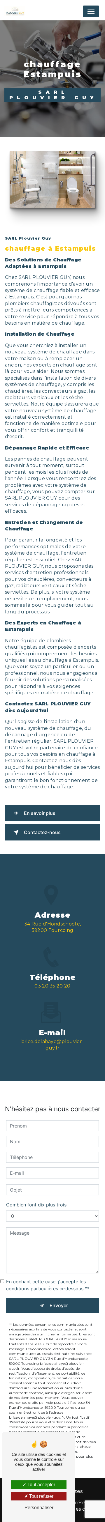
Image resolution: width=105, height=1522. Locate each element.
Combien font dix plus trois (36, 1205)
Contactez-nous (42, 832)
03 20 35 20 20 (52, 986)
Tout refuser (40, 1496)
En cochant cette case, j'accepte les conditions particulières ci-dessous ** (48, 1285)
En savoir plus (39, 813)
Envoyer (59, 1305)
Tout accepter (40, 1484)
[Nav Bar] (91, 11)
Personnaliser (38, 1507)
